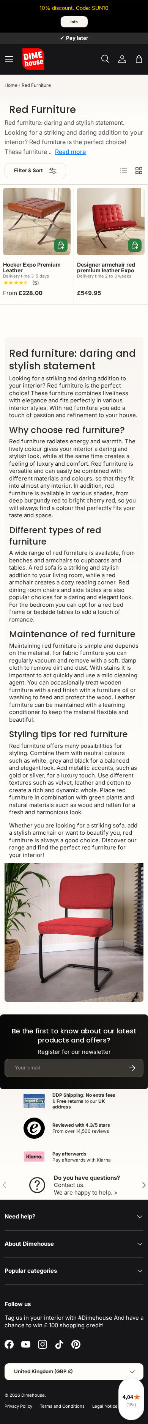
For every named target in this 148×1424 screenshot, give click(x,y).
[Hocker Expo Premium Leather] (37, 221)
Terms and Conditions (62, 1406)
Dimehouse (33, 1395)
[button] (139, 59)
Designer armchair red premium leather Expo (106, 267)
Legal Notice (105, 1406)
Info (74, 22)
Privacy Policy (18, 1406)
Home (11, 85)
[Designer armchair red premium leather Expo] (111, 221)
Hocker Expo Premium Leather (32, 267)
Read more (70, 151)
